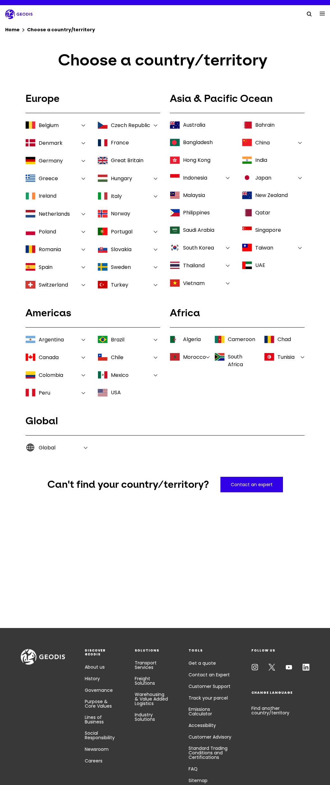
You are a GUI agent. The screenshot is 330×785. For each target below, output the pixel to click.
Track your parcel (208, 698)
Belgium (49, 125)
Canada (49, 357)
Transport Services (146, 665)
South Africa (235, 360)
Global (47, 447)
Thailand (194, 265)
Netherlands (54, 214)
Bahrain (265, 125)
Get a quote (202, 663)
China (262, 142)
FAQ (193, 769)
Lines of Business (94, 719)
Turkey (119, 285)
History (92, 678)
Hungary (121, 178)
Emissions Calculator (200, 711)
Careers (93, 761)
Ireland (47, 196)
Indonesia (195, 178)
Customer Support (209, 686)
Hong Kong (196, 160)
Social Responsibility (100, 735)
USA (116, 392)
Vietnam (194, 283)
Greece (48, 178)
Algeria (192, 339)
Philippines (196, 212)
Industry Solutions (145, 716)
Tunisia (286, 357)
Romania (50, 249)
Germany (51, 160)
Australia (194, 125)
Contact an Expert (209, 674)
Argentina (51, 339)
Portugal (121, 231)
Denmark (51, 143)
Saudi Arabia (198, 230)
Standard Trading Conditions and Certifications (208, 753)
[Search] (309, 13)
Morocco (194, 357)
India (261, 160)
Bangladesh (198, 142)
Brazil (117, 339)
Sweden (121, 267)
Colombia (51, 375)
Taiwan (264, 247)
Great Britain (127, 160)
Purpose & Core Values (98, 703)
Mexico (120, 375)
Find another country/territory (270, 710)
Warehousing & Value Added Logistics (151, 699)
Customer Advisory (210, 737)
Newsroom (97, 749)
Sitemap (198, 780)
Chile (117, 357)
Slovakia (121, 249)
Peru (44, 393)
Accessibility (202, 725)
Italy (116, 196)
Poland (47, 231)
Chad (284, 339)
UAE (260, 265)
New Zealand (271, 195)
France (120, 142)
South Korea (198, 247)
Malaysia (194, 195)
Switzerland (53, 285)
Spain (46, 267)
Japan (263, 178)
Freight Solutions (145, 680)
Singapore (268, 230)
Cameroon (241, 339)
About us (95, 667)
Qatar (262, 212)
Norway (120, 213)
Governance (99, 690)
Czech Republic (130, 125)
